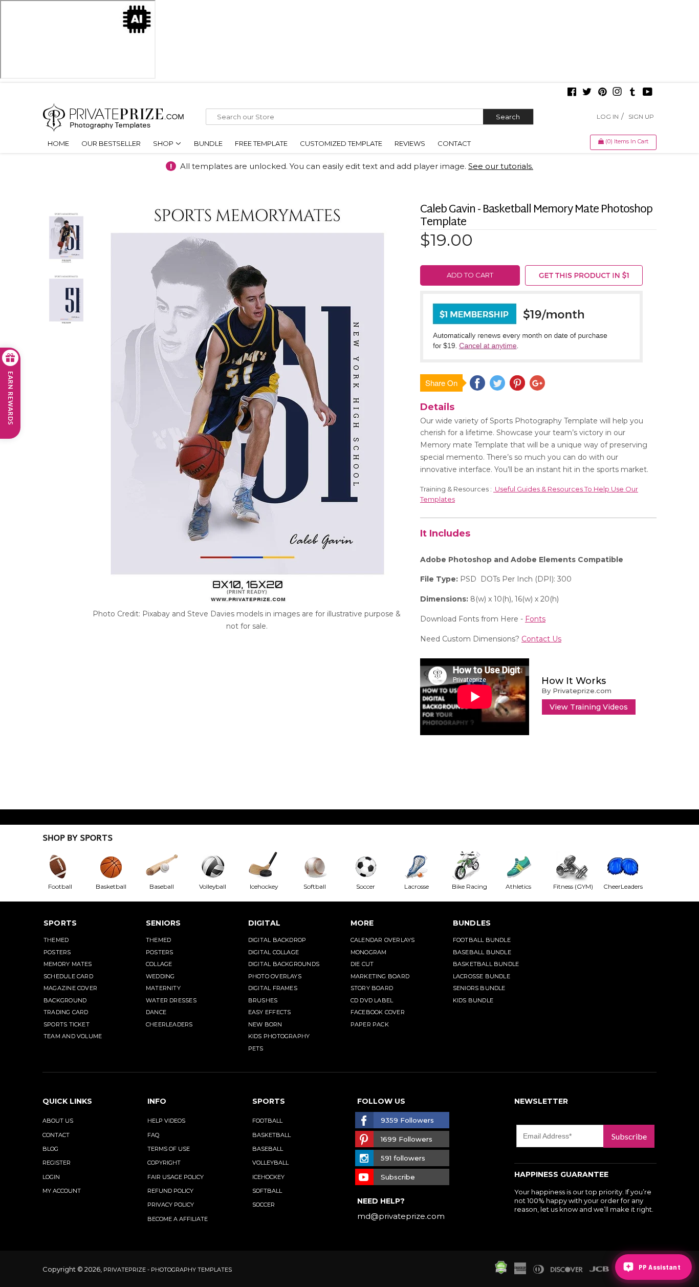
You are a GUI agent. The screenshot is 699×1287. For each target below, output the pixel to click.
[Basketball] (119, 867)
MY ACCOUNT (61, 1190)
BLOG (50, 1148)
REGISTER (56, 1162)
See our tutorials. (500, 166)
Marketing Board (380, 976)
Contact (454, 143)
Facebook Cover (378, 1012)
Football (267, 1120)
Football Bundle (482, 939)
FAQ (153, 1135)
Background (64, 1000)
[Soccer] (374, 867)
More (362, 923)
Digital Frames (272, 988)
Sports (60, 923)
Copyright (164, 1162)
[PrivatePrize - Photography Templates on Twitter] (587, 92)
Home (58, 143)
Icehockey (268, 1177)
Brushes (263, 1000)
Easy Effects (269, 1012)
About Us (57, 1120)
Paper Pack (370, 1024)
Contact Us (541, 639)
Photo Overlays (274, 976)
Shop (164, 143)
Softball (267, 1190)
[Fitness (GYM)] (577, 867)
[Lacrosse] (424, 867)
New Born (265, 1024)
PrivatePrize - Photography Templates (167, 1269)
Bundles (472, 923)
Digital (264, 923)
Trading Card (66, 1012)
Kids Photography (279, 1036)
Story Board (372, 988)
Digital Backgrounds (283, 964)
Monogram (369, 952)
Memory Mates (67, 964)
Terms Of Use (168, 1148)
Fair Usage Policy (175, 1177)
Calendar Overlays (383, 939)
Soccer (263, 1204)
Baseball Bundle (482, 952)
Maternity (163, 988)
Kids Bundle (473, 1000)
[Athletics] (526, 867)
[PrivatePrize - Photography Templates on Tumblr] (632, 92)
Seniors (163, 923)
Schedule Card (68, 976)
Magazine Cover (70, 988)
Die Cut (362, 964)
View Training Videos (589, 707)
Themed (56, 939)
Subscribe (629, 1136)
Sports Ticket (66, 1024)
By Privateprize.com (576, 691)
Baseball (267, 1148)
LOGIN (51, 1177)
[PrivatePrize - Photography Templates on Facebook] (572, 92)
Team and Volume (72, 1036)
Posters (57, 952)
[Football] (68, 867)
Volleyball (270, 1162)
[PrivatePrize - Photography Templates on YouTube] (647, 92)
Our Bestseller (111, 143)
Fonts (535, 619)
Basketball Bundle (486, 964)
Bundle (208, 143)
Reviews (410, 143)
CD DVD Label (372, 1000)
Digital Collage (273, 952)
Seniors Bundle (479, 988)
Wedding (160, 976)
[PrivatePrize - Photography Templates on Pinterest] (602, 92)
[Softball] (322, 867)
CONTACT (56, 1135)
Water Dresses (171, 1000)
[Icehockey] (271, 867)
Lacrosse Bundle (481, 976)
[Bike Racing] (475, 867)
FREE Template (261, 143)
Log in (608, 116)
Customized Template (341, 143)
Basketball (271, 1135)
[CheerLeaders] (628, 867)
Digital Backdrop (277, 939)
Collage (159, 964)
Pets (256, 1048)
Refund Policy (170, 1190)
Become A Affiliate (177, 1218)
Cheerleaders (169, 1024)
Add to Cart (470, 275)
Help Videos (166, 1120)
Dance (156, 1012)
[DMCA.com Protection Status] (501, 1271)
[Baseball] (169, 867)
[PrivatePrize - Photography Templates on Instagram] (617, 92)
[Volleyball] (221, 867)
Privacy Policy (170, 1204)
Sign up (641, 116)
